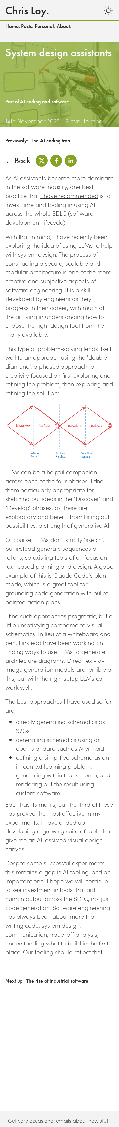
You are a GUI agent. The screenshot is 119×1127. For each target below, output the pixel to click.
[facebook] (56, 161)
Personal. (45, 26)
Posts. (27, 26)
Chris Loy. (27, 10)
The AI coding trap (50, 140)
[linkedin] (71, 161)
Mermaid (91, 748)
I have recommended (69, 195)
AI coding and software (44, 102)
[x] (42, 161)
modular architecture (33, 272)
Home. (12, 26)
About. (64, 26)
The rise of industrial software (57, 981)
